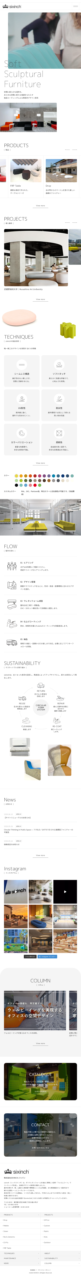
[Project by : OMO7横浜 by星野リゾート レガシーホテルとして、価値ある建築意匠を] (40, 941)
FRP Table (7, 1248)
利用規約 (32, 1270)
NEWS (6, 1263)
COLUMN (48, 1263)
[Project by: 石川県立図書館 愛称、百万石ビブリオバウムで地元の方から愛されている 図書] (65, 941)
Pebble (6, 1226)
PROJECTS (49, 1215)
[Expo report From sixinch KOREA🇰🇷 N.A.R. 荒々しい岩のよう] (16, 892)
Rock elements (9, 1237)
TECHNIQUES (9, 1253)
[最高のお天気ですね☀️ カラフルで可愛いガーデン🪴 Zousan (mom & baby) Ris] (16, 941)
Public (46, 1231)
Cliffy (5, 1242)
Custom (47, 1226)
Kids (45, 1237)
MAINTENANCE (10, 1258)
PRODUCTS (8, 1215)
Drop (5, 1220)
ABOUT (47, 1253)
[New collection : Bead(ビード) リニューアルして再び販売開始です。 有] (40, 892)
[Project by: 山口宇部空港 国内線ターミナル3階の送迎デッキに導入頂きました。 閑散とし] (65, 916)
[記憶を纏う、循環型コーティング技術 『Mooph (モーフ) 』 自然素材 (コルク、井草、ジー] (65, 892)
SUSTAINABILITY (51, 1258)
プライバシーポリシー (44, 1270)
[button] (67, 149)
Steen (5, 1231)
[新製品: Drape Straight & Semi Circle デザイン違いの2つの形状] (40, 916)
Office (46, 1220)
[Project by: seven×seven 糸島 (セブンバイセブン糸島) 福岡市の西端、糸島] (16, 916)
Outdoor (47, 1242)
